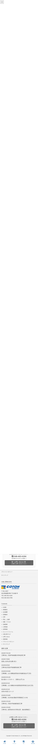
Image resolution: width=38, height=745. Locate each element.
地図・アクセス (7, 621)
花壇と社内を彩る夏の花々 (9, 661)
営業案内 (5, 614)
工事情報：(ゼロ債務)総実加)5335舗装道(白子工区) (16, 673)
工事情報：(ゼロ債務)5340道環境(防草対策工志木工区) (17, 685)
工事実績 (5, 626)
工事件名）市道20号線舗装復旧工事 (11, 703)
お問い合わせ (6, 636)
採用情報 (5, 629)
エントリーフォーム (8, 631)
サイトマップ (4, 575)
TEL (24, 743)
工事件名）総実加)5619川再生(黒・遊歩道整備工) (15, 709)
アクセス (14, 743)
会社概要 (5, 612)
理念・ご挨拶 (6, 619)
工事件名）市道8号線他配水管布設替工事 (13, 655)
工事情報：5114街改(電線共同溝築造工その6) (14, 697)
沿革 (4, 617)
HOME (4, 607)
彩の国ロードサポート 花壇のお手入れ (13, 679)
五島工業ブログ (7, 634)
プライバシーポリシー (6, 571)
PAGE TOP (32, 733)
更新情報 (5, 639)
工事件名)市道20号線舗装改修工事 (11, 667)
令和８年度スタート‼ (7, 691)
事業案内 (5, 609)
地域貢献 (5, 624)
